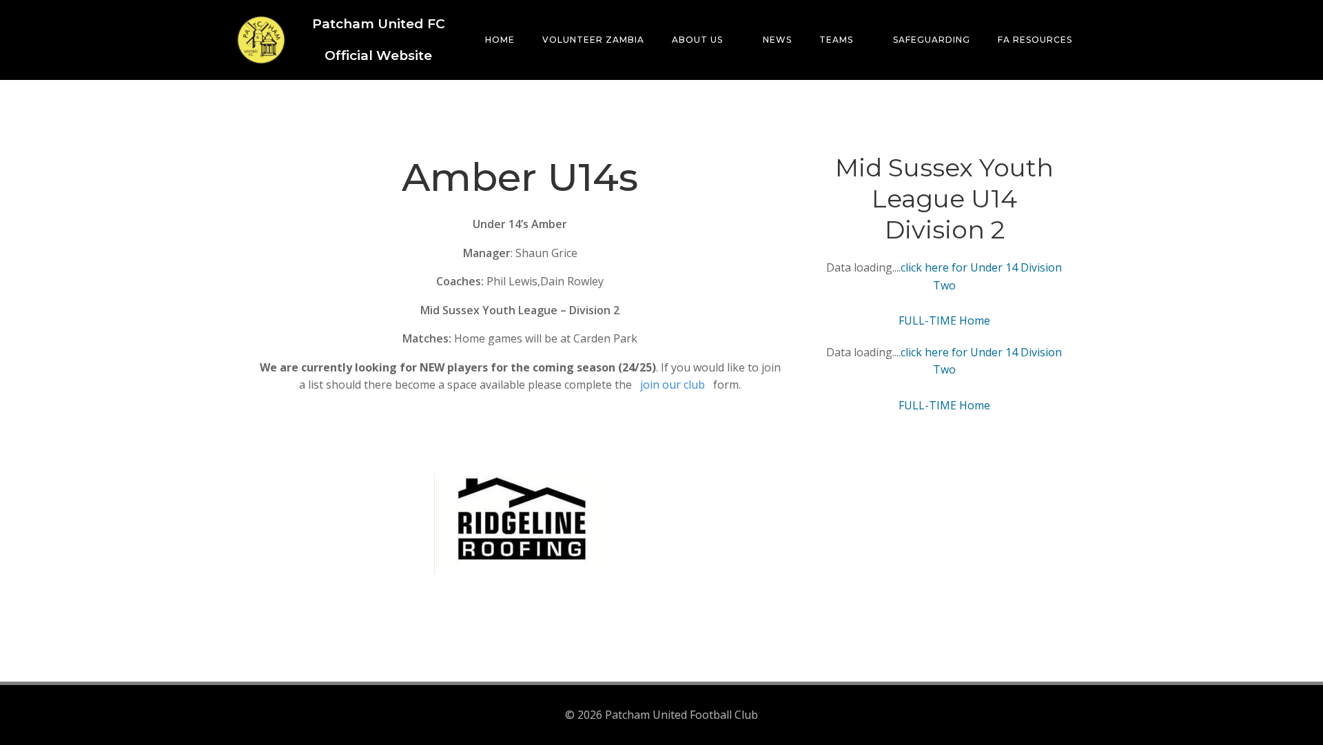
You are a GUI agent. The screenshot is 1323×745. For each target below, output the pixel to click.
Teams (836, 39)
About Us (697, 39)
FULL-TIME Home (944, 320)
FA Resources (1035, 39)
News (777, 39)
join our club (672, 384)
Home (500, 39)
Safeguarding (931, 39)
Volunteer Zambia (593, 39)
